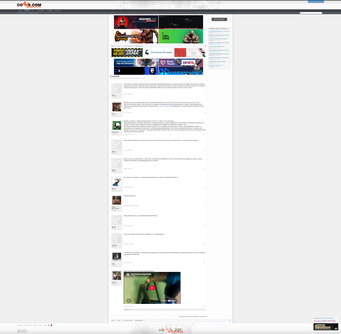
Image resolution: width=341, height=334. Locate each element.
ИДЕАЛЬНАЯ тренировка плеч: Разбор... (219, 35)
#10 (204, 262)
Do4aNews (211, 32)
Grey (113, 113)
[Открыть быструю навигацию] (205, 46)
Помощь (35, 325)
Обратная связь (28, 325)
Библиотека (58, 10)
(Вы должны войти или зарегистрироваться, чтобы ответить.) (193, 316)
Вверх (45, 325)
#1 (204, 94)
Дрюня (137, 78)
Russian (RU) (20, 325)
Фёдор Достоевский (115, 207)
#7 (204, 205)
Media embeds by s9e (22, 330)
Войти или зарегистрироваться (316, 1)
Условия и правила (21, 329)
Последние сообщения (33, 13)
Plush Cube (115, 132)
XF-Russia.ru (24, 331)
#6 (204, 187)
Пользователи (40, 10)
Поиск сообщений (22, 13)
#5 (204, 168)
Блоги (32, 10)
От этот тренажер (164, 106)
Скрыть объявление (338, 317)
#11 (204, 306)
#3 (204, 134)
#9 (204, 244)
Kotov (113, 263)
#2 (204, 112)
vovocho (114, 282)
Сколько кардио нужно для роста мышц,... (219, 50)
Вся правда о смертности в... (216, 65)
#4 (204, 150)
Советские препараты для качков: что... (219, 38)
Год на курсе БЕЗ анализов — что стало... (219, 31)
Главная (40, 325)
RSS (48, 325)
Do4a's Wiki (49, 10)
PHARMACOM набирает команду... (217, 61)
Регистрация (219, 19)
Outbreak (114, 245)
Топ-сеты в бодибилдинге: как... (216, 46)
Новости (20, 10)
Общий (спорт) (121, 78)
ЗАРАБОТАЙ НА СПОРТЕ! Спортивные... (219, 57)
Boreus (114, 188)
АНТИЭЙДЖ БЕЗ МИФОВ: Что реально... (219, 54)
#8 (204, 225)
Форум (27, 10)
